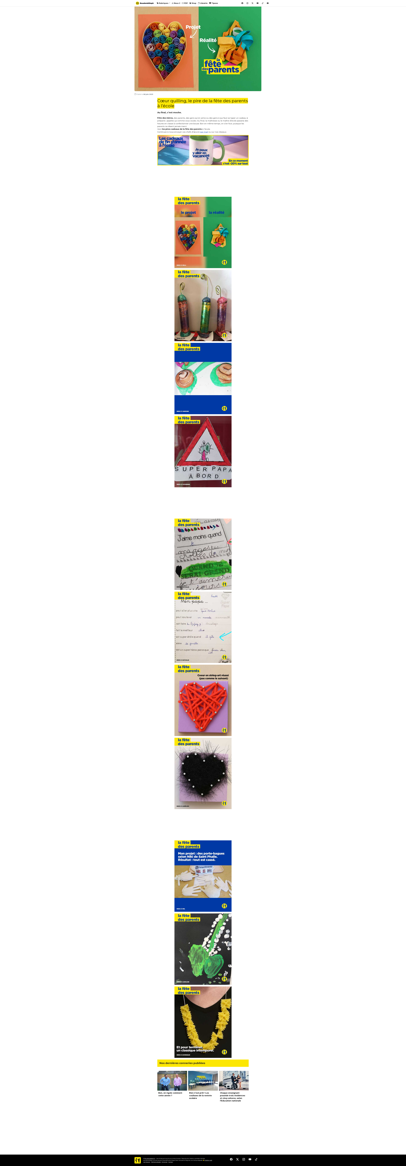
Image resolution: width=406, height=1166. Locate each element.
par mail (204, 132)
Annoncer (164, 1162)
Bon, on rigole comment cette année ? (170, 1094)
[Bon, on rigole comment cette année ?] (172, 1081)
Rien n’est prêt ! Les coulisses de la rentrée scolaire (200, 1095)
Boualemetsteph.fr (150, 1158)
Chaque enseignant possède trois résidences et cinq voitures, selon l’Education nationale (232, 1097)
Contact (170, 1162)
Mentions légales (156, 1162)
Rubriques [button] (163, 3)
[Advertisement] (203, 182)
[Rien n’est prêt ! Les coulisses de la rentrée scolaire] (203, 1081)
